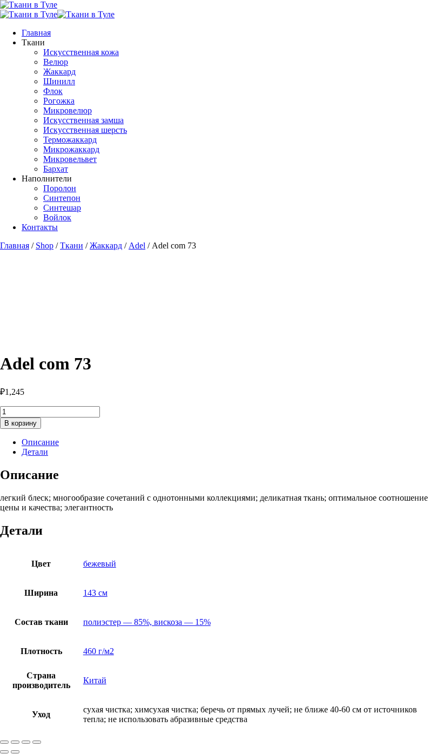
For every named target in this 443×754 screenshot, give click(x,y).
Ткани (71, 245)
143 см (95, 592)
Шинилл (59, 81)
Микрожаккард (71, 149)
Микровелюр (67, 110)
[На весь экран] (15, 742)
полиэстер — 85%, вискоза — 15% (147, 622)
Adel (137, 245)
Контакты (40, 227)
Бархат (55, 168)
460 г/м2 (98, 651)
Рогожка (59, 100)
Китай (94, 680)
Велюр (55, 61)
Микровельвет (70, 159)
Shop (44, 245)
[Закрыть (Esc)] (36, 742)
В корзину (20, 423)
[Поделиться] (26, 742)
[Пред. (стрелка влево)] (4, 751)
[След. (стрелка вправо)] (15, 751)
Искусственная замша (83, 120)
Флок (53, 91)
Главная (36, 32)
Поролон (59, 188)
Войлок (57, 217)
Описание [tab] (40, 442)
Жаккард (59, 71)
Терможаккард (70, 139)
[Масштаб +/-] (4, 742)
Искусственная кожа (81, 52)
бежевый (99, 563)
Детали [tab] (35, 451)
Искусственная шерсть (85, 129)
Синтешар (62, 207)
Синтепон (61, 198)
